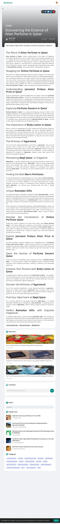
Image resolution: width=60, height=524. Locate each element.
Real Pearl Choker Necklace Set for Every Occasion (27, 447)
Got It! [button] (56, 520)
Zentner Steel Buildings (20, 427)
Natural (45, 461)
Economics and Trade (30, 458)
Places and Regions (46, 464)
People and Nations (23, 464)
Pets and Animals (34, 464)
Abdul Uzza (12, 38)
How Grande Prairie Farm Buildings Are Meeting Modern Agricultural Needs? (29, 424)
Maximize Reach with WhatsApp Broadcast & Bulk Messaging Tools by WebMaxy (33, 432)
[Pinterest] (54, 12)
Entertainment (49, 458)
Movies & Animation (12, 461)
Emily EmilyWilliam (19, 442)
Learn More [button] (46, 520)
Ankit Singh (17, 435)
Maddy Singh (17, 418)
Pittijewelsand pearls (19, 448)
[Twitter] (48, 12)
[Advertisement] (30, 483)
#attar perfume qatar (24, 325)
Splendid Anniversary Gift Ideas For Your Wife (26, 416)
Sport (22, 467)
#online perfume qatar (12, 325)
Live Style (8, 25)
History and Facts (29, 461)
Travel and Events (30, 467)
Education (40, 458)
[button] (57, 2)
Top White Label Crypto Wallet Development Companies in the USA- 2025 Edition (33, 439)
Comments (44, 39)
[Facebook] (45, 12)
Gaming (21, 461)
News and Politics (11, 464)
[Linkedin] (51, 12)
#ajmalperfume (36, 325)
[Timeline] (43, 12)
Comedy (20, 458)
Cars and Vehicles (11, 458)
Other (39, 467)
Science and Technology (13, 467)
